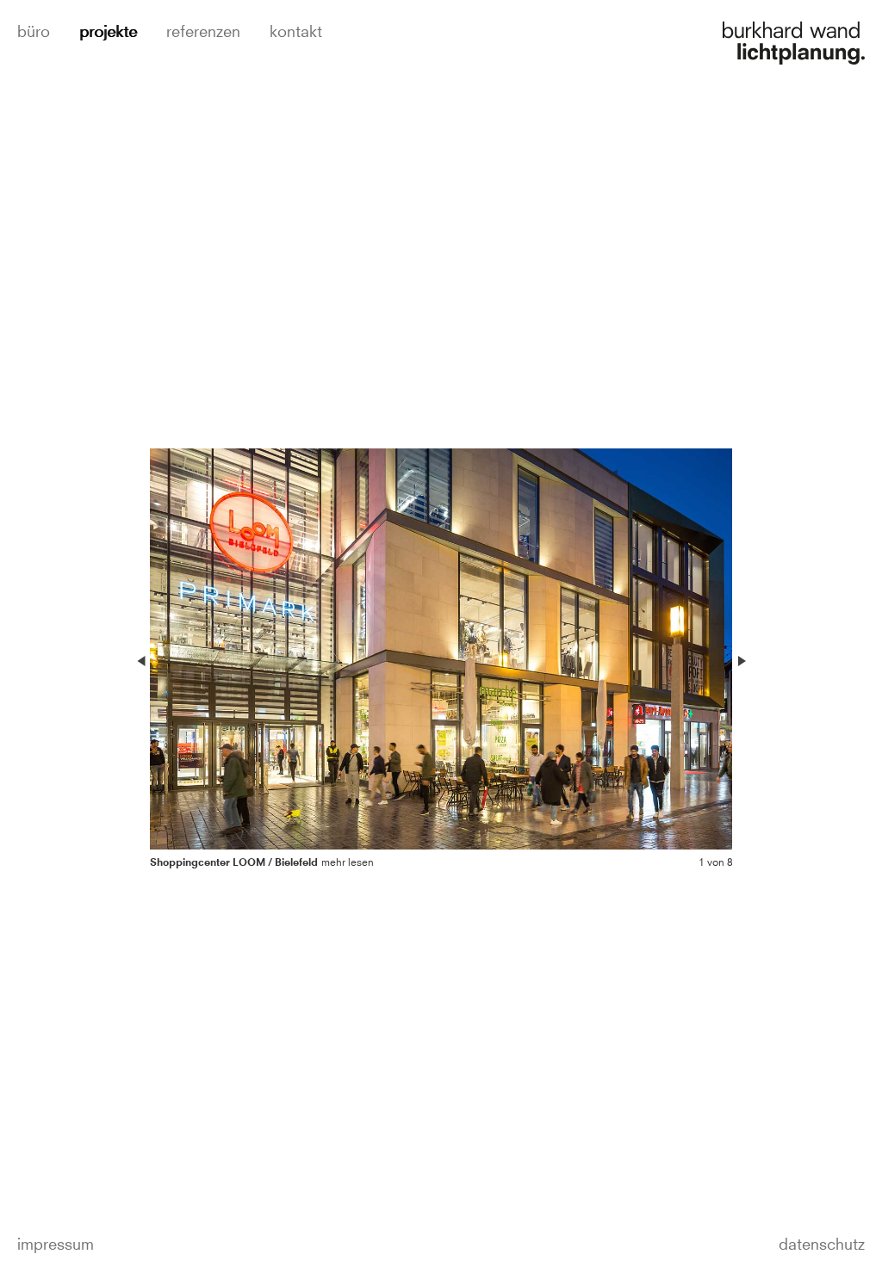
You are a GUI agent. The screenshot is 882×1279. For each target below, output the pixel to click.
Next (741, 661)
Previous (141, 661)
